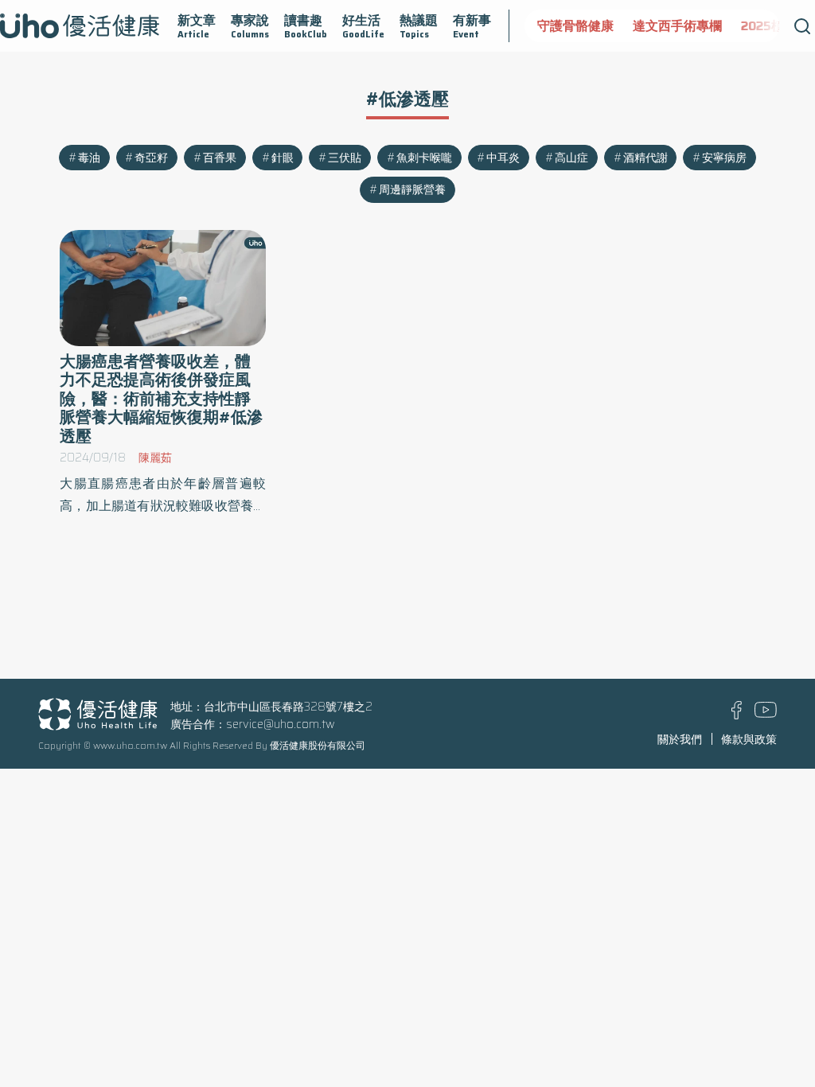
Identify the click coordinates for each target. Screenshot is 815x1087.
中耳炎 (503, 157)
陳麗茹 (155, 457)
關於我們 (679, 739)
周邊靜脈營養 (412, 189)
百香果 (219, 157)
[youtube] (766, 714)
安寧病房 (724, 157)
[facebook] (736, 715)
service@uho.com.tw (280, 724)
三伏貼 (344, 157)
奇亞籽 (151, 157)
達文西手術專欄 (677, 26)
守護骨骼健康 (575, 26)
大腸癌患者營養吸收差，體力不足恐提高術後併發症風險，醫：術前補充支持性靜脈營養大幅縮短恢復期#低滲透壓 (161, 399)
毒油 (89, 157)
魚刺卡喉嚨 (424, 157)
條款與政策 (749, 739)
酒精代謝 (645, 157)
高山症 (571, 157)
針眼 (282, 157)
